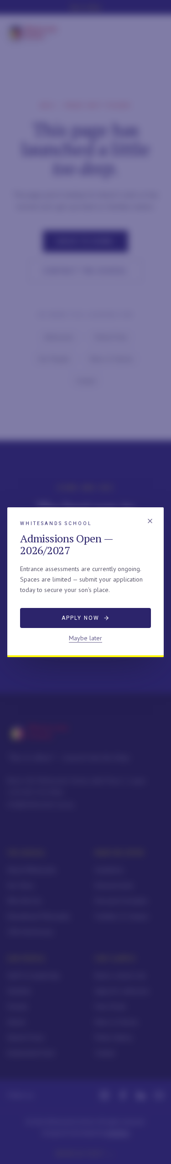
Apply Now (80, 618)
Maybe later (85, 638)
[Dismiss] (150, 521)
